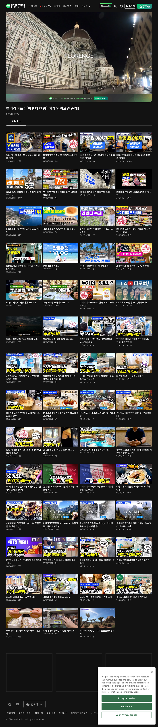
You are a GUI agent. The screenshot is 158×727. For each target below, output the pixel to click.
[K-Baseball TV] (106, 5)
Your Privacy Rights (126, 714)
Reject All (126, 706)
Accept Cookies (126, 698)
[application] (79, 53)
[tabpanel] (79, 386)
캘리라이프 (14, 108)
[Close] (151, 672)
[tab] (16, 121)
